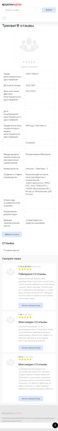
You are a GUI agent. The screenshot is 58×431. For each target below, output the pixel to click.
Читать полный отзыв (30, 305)
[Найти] (36, 10)
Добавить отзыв (12, 234)
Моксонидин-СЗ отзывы (33, 322)
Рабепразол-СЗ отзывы (32, 274)
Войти (49, 10)
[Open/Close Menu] (4, 18)
